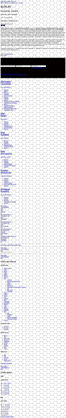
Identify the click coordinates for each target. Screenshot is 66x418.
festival (6, 2)
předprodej (6, 341)
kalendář (9, 245)
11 (5, 385)
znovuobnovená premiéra (13, 281)
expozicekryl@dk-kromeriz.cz (8, 236)
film (5, 278)
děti (5, 337)
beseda (5, 271)
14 (5, 390)
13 (5, 388)
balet (5, 269)
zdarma (6, 335)
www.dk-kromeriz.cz (6, 87)
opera (5, 300)
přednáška (6, 303)
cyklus (5, 272)
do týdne (6, 357)
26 (8, 386)
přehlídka (9, 314)
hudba (5, 294)
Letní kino (9, 291)
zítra (5, 356)
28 (8, 390)
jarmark (6, 295)
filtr (13, 245)
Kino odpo (10, 290)
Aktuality (6, 98)
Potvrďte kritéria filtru (6, 363)
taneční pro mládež (12, 319)
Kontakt (6, 97)
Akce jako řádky (8, 95)
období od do (7, 360)
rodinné (6, 304)
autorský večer (7, 268)
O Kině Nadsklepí (8, 146)
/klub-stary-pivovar (5, 157)
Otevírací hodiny (8, 183)
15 (5, 392)
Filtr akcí (6, 92)
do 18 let (6, 329)
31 (10, 383)
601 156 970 (4, 230)
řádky (5, 245)
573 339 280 (4, 223)
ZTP (5, 347)
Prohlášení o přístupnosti (10, 108)
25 (8, 385)
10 (5, 383)
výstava (21, 2)
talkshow (6, 310)
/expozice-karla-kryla (6, 176)
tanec (5, 311)
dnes (5, 354)
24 (8, 383)
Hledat (5, 91)
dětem (2, 2)
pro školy (6, 340)
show (17, 2)
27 (8, 388)
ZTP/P (5, 348)
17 (6, 383)
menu (19, 245)
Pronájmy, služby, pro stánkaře (11, 101)
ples (8, 313)
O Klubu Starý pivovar (10, 165)
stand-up (6, 308)
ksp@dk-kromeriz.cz (6, 229)
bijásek (9, 282)
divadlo (6, 275)
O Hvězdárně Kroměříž (10, 201)
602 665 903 (4, 237)
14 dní (5, 359)
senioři (5, 344)
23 (6, 393)
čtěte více (3, 25)
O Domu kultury (8, 127)
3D (8, 288)
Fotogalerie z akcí (8, 110)
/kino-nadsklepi (4, 138)
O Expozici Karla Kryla (10, 184)
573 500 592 (4, 216)
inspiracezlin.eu (9, 54)
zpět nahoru (4, 55)
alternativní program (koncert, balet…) (17, 287)
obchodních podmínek (37, 67)
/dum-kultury (4, 119)
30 (8, 393)
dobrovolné (7, 338)
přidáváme (9, 285)
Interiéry (6, 129)
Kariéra (6, 104)
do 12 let (6, 326)
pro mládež (12, 2)
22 (6, 392)
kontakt (16, 245)
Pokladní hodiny (8, 126)
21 (6, 390)
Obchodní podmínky (9, 105)
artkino (9, 284)
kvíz (5, 297)
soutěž (5, 307)
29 (8, 392)
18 (6, 385)
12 (5, 386)
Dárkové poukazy (8, 107)
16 (5, 393)
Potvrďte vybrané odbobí (7, 416)
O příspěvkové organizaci (10, 103)
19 (6, 386)
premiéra (9, 280)
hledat (2, 245)
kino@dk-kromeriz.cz (6, 222)
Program (6, 90)
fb (8, 216)
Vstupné (6, 100)
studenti (6, 345)
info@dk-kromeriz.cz (6, 214)
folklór (5, 293)
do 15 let (6, 328)
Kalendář (6, 94)
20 (6, 388)
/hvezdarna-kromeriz (6, 194)
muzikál (6, 298)
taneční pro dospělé (12, 317)
